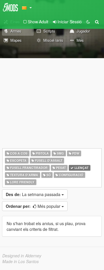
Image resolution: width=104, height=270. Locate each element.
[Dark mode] (88, 21)
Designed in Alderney (21, 255)
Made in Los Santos (20, 261)
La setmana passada (34, 194)
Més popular (34, 206)
